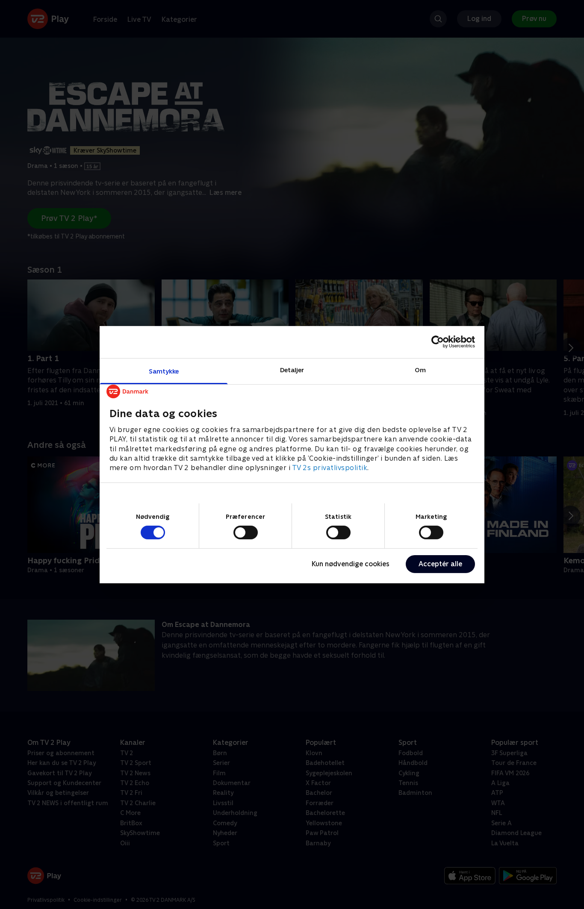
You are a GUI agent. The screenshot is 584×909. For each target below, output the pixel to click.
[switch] (245, 532)
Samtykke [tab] (164, 370)
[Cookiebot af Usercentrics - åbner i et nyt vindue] (437, 341)
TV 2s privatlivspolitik (330, 468)
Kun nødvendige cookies (350, 564)
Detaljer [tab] (292, 369)
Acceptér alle (440, 564)
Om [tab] (420, 369)
